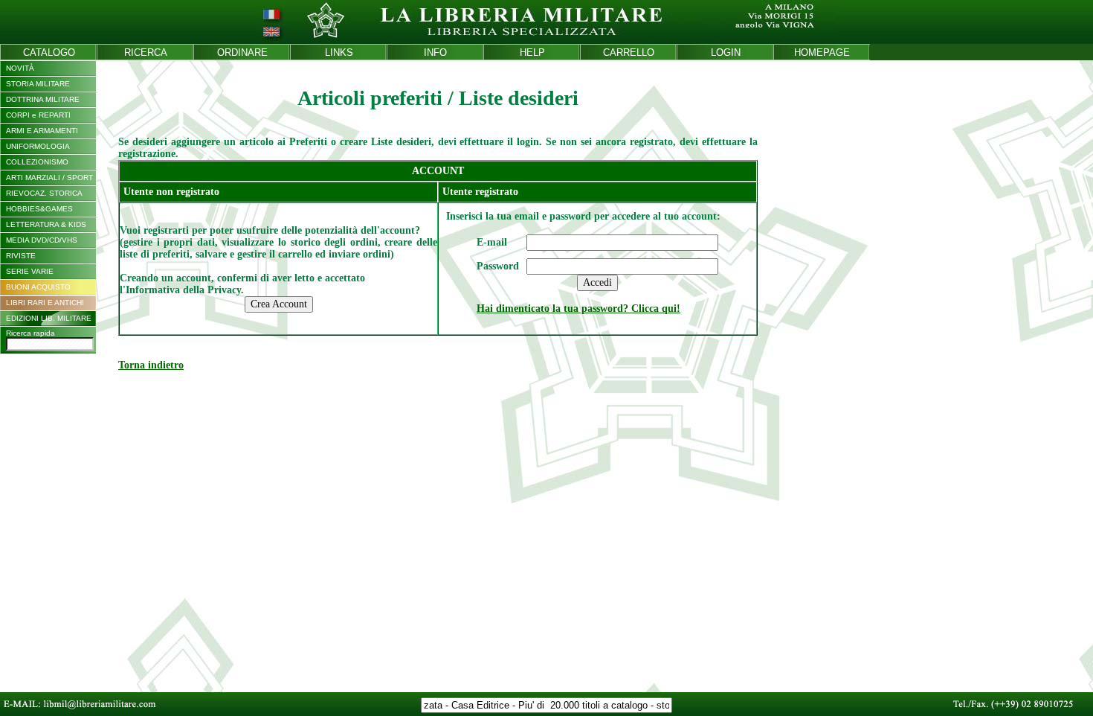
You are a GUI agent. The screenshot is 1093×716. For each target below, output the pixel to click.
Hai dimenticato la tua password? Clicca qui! (578, 308)
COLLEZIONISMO (37, 162)
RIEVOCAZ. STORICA (44, 193)
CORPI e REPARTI (38, 115)
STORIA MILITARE (38, 84)
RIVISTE (21, 256)
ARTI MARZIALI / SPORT (49, 177)
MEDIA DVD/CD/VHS (41, 240)
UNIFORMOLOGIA (38, 146)
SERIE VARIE (30, 271)
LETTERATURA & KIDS (46, 224)
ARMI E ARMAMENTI (42, 131)
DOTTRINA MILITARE (43, 99)
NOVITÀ (20, 68)
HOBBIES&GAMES (39, 209)
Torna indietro (151, 365)
